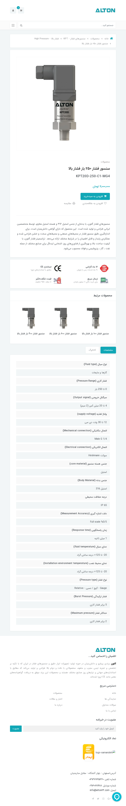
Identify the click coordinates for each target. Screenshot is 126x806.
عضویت (15, 728)
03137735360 (96, 779)
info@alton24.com (99, 790)
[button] (21, 10)
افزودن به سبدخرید (94, 196)
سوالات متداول (109, 705)
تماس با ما (111, 711)
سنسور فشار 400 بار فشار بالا (31, 334)
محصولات (57, 693)
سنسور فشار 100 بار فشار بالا (95, 334)
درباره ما (58, 705)
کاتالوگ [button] (92, 350)
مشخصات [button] (108, 350)
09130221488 (96, 786)
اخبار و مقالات (55, 699)
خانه (114, 693)
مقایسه (68, 203)
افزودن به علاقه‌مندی (93, 203)
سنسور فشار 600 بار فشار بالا (63, 334)
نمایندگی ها (110, 699)
